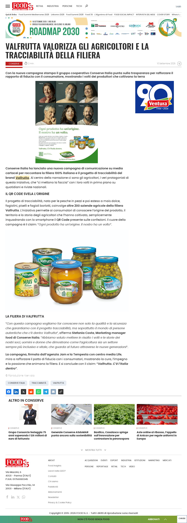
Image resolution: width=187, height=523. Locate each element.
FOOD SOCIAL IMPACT (124, 14)
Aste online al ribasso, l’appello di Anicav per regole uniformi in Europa (157, 435)
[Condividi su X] (23, 391)
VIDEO (132, 466)
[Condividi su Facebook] (8, 391)
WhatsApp (177, 14)
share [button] (179, 64)
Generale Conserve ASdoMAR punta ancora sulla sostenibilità (71, 433)
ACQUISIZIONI (91, 460)
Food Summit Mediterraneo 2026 (34, 14)
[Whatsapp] (23, 496)
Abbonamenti (55, 492)
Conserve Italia (16, 383)
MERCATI (167, 460)
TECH (79, 6)
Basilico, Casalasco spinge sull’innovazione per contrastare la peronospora (111, 435)
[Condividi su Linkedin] (16, 391)
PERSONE (67, 6)
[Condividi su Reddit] (31, 391)
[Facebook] (8, 496)
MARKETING (154, 460)
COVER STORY (163, 14)
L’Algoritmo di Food (103, 14)
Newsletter (53, 497)
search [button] (86, 6)
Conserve (14, 63)
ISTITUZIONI (139, 460)
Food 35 (89, 14)
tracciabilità (39, 383)
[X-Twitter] (18, 496)
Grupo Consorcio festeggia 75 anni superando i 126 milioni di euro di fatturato (27, 435)
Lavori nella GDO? (57, 470)
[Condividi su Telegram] (46, 391)
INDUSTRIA (53, 6)
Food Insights (54, 465)
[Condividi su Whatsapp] (38, 391)
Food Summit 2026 (74, 14)
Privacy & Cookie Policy (59, 502)
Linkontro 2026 (57, 14)
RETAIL (39, 6)
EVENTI (104, 460)
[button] (7, 6)
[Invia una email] (53, 391)
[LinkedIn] (13, 496)
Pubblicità (53, 486)
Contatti (52, 476)
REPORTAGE (102, 466)
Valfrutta (22, 178)
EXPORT (114, 460)
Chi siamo (53, 481)
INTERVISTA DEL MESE (145, 14)
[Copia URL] (60, 391)
